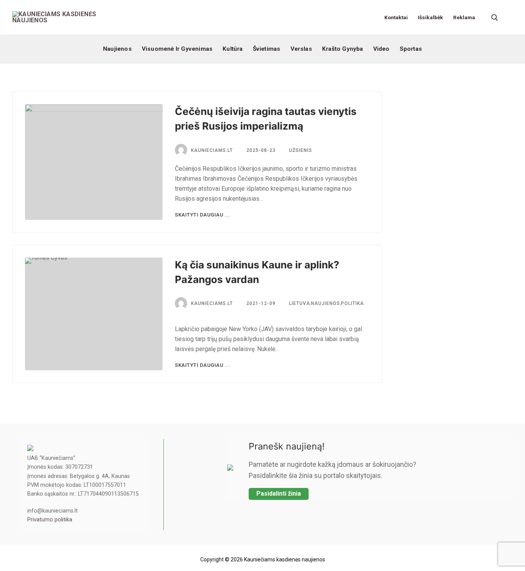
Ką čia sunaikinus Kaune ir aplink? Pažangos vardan (257, 272)
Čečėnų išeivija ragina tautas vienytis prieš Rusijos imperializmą (266, 118)
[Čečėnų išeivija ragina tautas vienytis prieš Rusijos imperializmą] (94, 162)
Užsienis (299, 150)
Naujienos (325, 303)
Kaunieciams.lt (212, 303)
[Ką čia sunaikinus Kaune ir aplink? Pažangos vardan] (94, 314)
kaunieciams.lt (212, 150)
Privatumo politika (49, 519)
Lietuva (298, 303)
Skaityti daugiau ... (202, 215)
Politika (352, 303)
